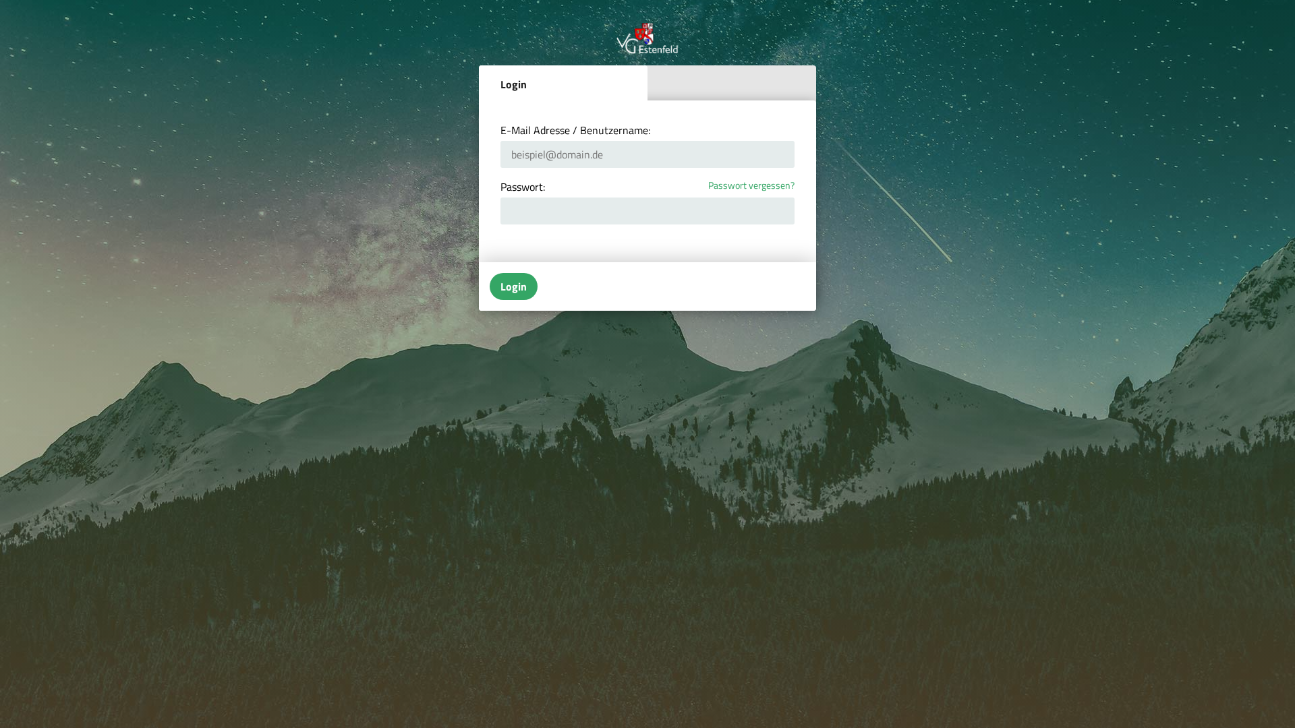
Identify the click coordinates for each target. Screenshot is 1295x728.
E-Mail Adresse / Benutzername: (575, 130)
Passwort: (522, 187)
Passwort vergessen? (751, 186)
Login (513, 84)
